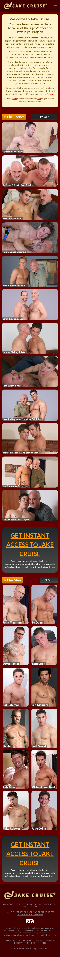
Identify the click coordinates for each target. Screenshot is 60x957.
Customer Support (32, 940)
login (15, 98)
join (39, 98)
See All (49, 580)
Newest (43, 117)
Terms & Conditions (34, 943)
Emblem (50, 94)
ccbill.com (30, 935)
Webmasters (13, 940)
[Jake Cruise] (25, 6)
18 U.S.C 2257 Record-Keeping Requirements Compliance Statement (30, 913)
